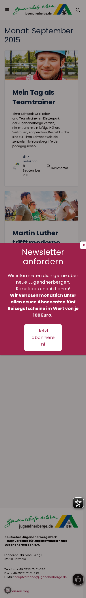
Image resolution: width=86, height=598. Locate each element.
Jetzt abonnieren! (43, 337)
